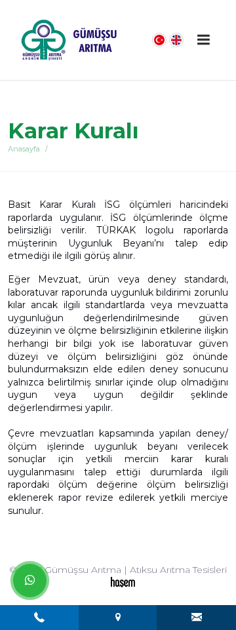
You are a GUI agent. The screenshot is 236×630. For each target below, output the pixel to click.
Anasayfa (24, 148)
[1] (204, 39)
